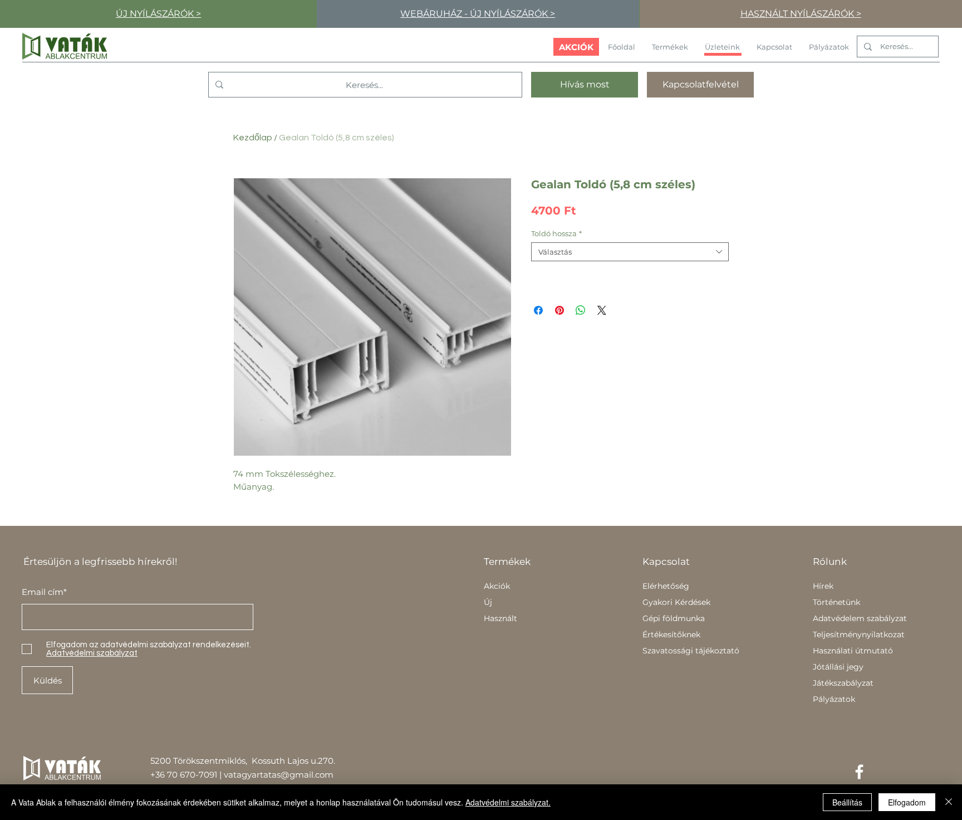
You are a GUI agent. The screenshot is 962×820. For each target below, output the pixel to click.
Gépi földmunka (673, 618)
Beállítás (847, 802)
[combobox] (630, 251)
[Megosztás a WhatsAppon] (580, 310)
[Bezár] (948, 802)
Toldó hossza (556, 233)
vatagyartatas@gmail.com (278, 774)
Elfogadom (907, 802)
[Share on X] (601, 310)
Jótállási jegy (838, 667)
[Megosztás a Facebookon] (538, 310)
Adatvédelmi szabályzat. (508, 802)
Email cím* (44, 592)
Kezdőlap (252, 137)
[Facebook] (859, 772)
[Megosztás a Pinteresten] (559, 310)
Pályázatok (834, 699)
